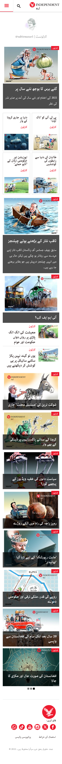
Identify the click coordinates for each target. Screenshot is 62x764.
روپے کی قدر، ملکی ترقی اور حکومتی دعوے (32, 599)
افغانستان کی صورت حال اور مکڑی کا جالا (32, 678)
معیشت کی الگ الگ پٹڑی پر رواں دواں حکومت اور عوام (21, 337)
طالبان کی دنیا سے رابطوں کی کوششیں (45, 161)
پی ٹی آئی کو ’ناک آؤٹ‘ (46, 119)
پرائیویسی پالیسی (23, 737)
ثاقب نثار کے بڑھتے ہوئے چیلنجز (32, 241)
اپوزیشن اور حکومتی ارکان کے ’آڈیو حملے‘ (17, 161)
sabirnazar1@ (24, 36)
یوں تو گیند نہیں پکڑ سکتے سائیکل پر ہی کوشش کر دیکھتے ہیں (21, 360)
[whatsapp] (14, 727)
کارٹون (55, 48)
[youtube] (30, 727)
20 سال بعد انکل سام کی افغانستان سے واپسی (31, 639)
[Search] (18, 6)
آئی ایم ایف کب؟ (45, 317)
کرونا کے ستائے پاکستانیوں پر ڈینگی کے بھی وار (33, 442)
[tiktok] (22, 727)
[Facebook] (53, 727)
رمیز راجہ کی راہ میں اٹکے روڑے (34, 523)
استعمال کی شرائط (47, 737)
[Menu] (6, 6)
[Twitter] (45, 727)
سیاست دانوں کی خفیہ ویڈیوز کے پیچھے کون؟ (34, 481)
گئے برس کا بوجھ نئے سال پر (36, 89)
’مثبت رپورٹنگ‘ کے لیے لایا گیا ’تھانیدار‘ (36, 560)
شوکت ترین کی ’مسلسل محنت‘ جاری (32, 404)
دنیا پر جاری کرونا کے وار (17, 119)
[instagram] (37, 727)
